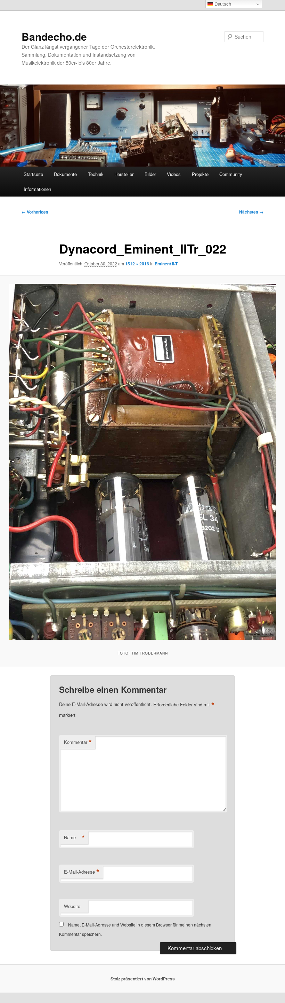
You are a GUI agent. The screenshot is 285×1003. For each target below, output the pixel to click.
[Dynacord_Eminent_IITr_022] (142, 462)
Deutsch (222, 4)
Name (74, 837)
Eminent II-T (166, 263)
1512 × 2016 (137, 263)
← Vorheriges (35, 212)
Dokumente (65, 174)
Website (72, 906)
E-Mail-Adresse (81, 871)
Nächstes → (251, 212)
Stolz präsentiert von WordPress (143, 979)
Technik (96, 174)
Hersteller (123, 174)
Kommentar (78, 742)
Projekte (200, 174)
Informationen (37, 189)
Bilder (150, 174)
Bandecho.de (54, 36)
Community (230, 174)
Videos (174, 174)
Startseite (33, 174)
